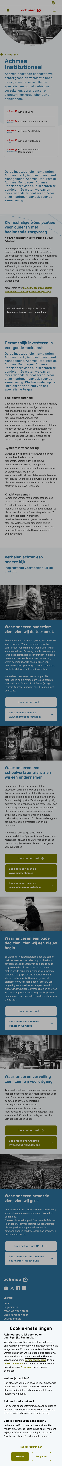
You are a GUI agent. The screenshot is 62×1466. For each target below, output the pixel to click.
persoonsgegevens (35, 1360)
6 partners (26, 1367)
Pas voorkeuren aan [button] (31, 1446)
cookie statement (13, 1363)
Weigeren (41, 1456)
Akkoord (20, 1456)
